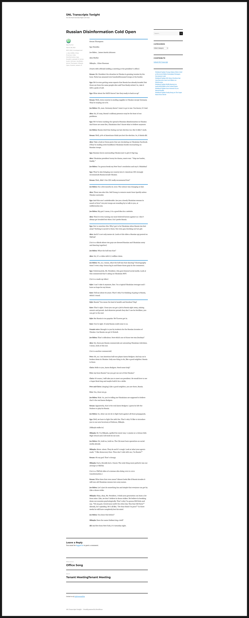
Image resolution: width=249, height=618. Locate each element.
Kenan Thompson (71, 63)
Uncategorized (77, 50)
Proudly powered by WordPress (93, 609)
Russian (72, 65)
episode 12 (75, 59)
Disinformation (71, 57)
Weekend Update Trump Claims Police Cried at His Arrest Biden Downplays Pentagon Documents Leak (168, 74)
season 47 (79, 65)
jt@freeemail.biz (80, 596)
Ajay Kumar (70, 45)
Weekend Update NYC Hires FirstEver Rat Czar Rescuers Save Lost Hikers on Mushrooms (167, 80)
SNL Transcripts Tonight (83, 14)
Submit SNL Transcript (161, 62)
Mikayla (80, 63)
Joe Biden (80, 61)
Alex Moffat (71, 53)
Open (68, 65)
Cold (74, 55)
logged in (79, 545)
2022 (70, 50)
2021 (67, 50)
